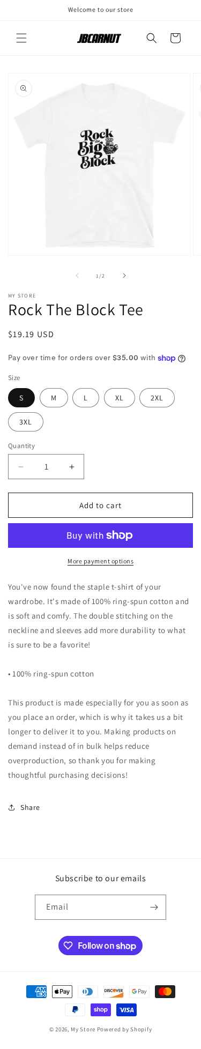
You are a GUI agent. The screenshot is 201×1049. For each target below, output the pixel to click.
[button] (21, 38)
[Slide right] (124, 275)
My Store (83, 1029)
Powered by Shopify (124, 1029)
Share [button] (30, 807)
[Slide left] (77, 275)
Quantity (21, 445)
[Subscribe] (154, 907)
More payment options (100, 561)
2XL (157, 398)
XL (119, 398)
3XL (25, 422)
